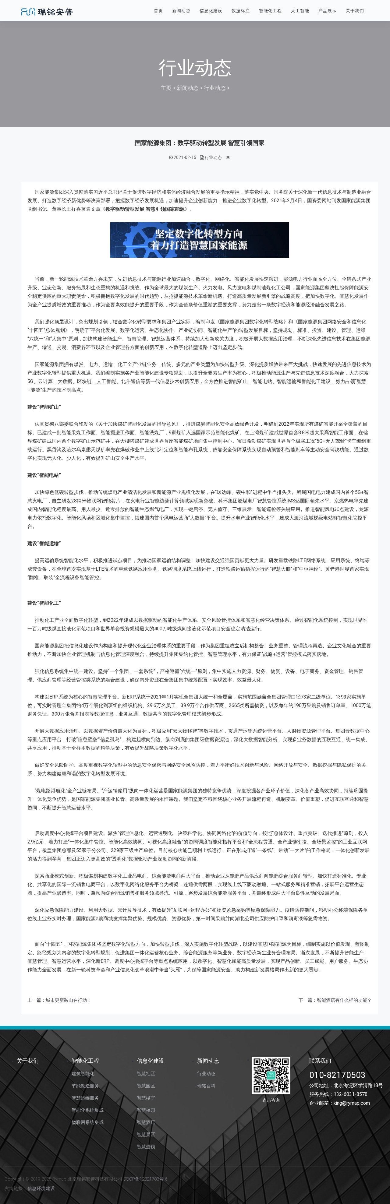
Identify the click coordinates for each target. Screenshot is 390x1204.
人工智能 (300, 10)
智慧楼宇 (146, 1098)
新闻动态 (181, 10)
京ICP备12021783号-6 (145, 1179)
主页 (166, 88)
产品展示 (327, 10)
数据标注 (241, 10)
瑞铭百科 (206, 1086)
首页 (158, 10)
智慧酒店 (146, 1122)
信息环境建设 (41, 1188)
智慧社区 (146, 1073)
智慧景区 (146, 1134)
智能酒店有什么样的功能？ (344, 1000)
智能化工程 (270, 10)
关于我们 (355, 10)
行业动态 (215, 88)
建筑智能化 (83, 1073)
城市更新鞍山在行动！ (68, 1000)
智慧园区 (146, 1086)
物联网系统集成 (88, 1122)
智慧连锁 (146, 1146)
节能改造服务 (85, 1086)
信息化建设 (211, 10)
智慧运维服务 (85, 1098)
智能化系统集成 (88, 1110)
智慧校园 (146, 1110)
